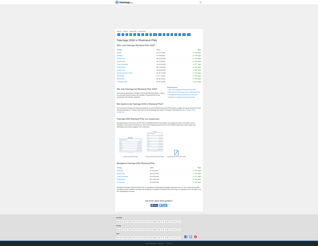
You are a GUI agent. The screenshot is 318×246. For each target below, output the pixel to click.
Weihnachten (121, 79)
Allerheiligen (120, 76)
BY (123, 34)
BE (127, 34)
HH (139, 34)
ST (172, 34)
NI (150, 34)
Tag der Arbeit (121, 61)
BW (119, 34)
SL (164, 34)
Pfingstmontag (121, 67)
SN (168, 34)
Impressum (169, 243)
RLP (160, 34)
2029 (184, 34)
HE (143, 34)
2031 (189, 34)
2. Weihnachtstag (122, 82)
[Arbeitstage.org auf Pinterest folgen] (195, 237)
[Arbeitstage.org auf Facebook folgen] (185, 237)
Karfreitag (120, 55)
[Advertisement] (159, 17)
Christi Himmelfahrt (122, 64)
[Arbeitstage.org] (124, 4)
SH (176, 34)
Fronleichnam (121, 70)
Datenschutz (161, 243)
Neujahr (119, 53)
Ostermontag (120, 58)
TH (179, 34)
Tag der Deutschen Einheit (124, 73)
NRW (155, 34)
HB (134, 34)
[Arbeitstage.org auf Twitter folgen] (190, 237)
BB (131, 34)
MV (147, 34)
